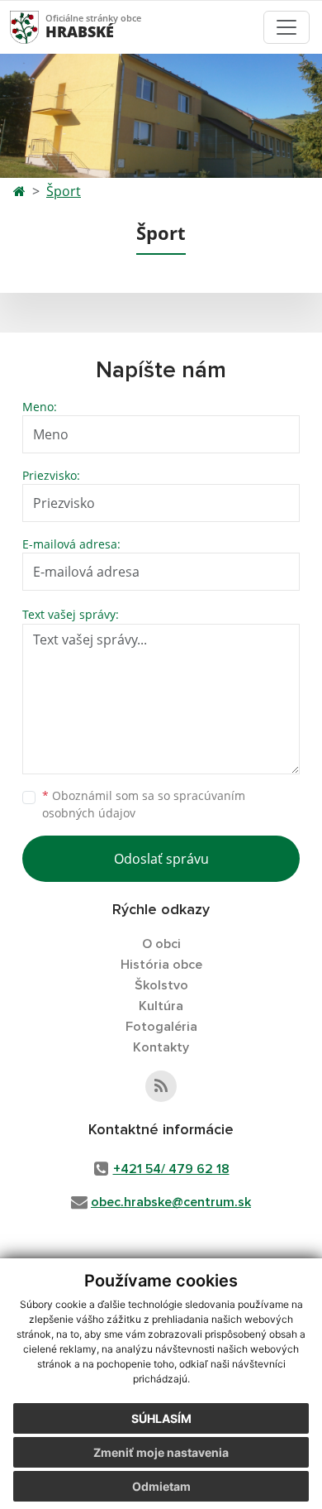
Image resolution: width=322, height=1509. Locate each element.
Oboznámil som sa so (143, 804)
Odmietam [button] (161, 1486)
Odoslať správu (161, 859)
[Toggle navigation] (286, 27)
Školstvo (161, 985)
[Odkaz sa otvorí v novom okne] (161, 1086)
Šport (63, 191)
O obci (161, 944)
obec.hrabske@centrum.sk (171, 1202)
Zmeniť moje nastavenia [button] (161, 1452)
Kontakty (161, 1047)
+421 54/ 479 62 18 (171, 1169)
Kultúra (161, 1006)
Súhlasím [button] (161, 1418)
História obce (161, 964)
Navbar (40, 27)
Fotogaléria (161, 1026)
